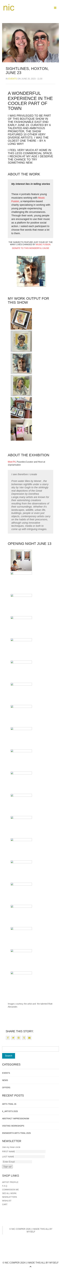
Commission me (10, 1189)
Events (12, 78)
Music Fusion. (43, 244)
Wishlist (6, 1201)
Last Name (8, 1156)
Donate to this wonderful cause (30, 248)
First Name (8, 1151)
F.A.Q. (5, 1186)
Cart (5, 1204)
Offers (6, 1087)
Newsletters (9, 1197)
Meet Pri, (12, 462)
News (5, 1080)
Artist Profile (10, 1182)
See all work (9, 1193)
